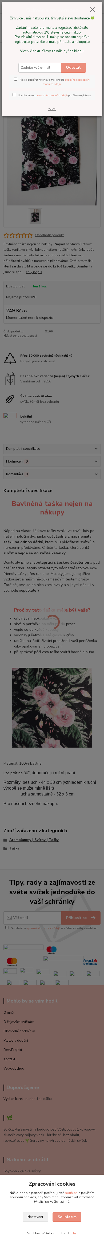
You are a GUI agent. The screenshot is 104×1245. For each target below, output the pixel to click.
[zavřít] (92, 10)
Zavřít (52, 109)
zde (73, 1233)
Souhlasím (67, 1216)
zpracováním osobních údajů (50, 95)
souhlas (71, 1193)
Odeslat (73, 67)
